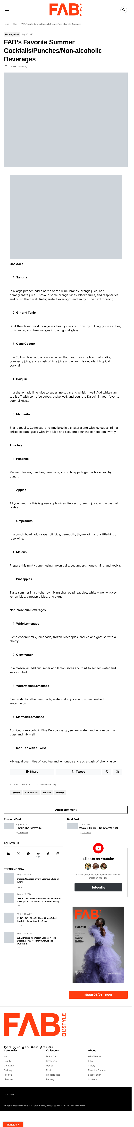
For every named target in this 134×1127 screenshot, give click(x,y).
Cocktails (16, 792)
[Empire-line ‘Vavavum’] (9, 826)
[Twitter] (18, 855)
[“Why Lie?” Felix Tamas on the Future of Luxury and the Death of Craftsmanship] (9, 898)
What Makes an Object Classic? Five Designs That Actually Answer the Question (36, 940)
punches (47, 792)
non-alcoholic (31, 792)
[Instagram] (58, 855)
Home (6, 24)
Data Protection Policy (75, 1105)
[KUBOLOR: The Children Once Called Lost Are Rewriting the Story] (9, 918)
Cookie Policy (58, 1105)
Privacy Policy (45, 1105)
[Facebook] (28, 855)
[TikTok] (48, 855)
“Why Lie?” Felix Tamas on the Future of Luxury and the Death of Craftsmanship (39, 900)
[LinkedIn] (8, 855)
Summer (60, 792)
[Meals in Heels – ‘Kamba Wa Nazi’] (72, 826)
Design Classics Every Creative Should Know (38, 880)
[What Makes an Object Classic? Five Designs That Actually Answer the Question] (9, 937)
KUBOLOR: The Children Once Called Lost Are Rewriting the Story (37, 919)
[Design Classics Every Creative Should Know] (9, 878)
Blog (15, 24)
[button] (7, 10)
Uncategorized (12, 34)
